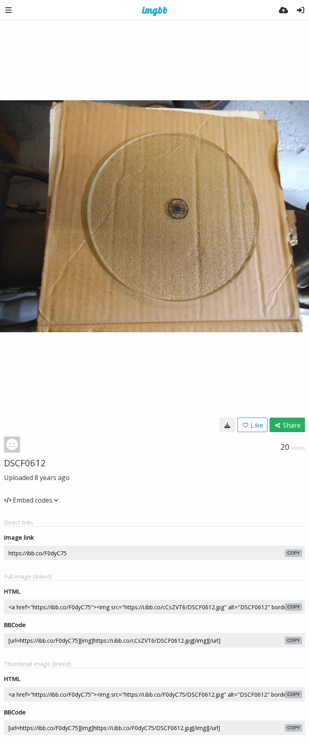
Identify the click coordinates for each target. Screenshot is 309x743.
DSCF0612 (25, 463)
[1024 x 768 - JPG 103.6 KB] (227, 425)
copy (293, 553)
